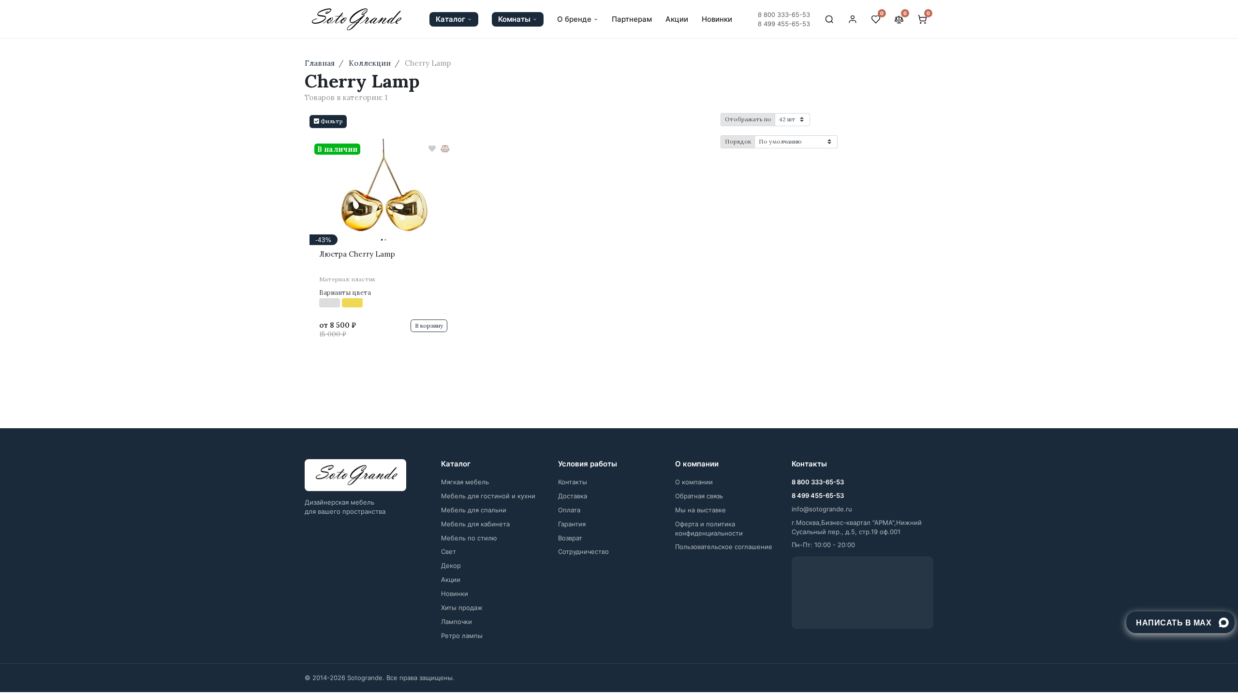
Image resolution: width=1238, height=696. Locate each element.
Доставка (572, 496)
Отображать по (748, 119)
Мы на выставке (700, 510)
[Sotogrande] (355, 475)
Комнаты (514, 19)
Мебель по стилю (469, 538)
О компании (694, 482)
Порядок (738, 141)
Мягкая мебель (465, 482)
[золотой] (352, 302)
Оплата (569, 510)
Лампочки (456, 621)
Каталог (450, 19)
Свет (448, 551)
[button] (328, 121)
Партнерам (632, 19)
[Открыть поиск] (829, 19)
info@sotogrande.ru (822, 509)
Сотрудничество (583, 551)
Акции (676, 19)
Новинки (717, 19)
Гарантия (572, 524)
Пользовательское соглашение (723, 547)
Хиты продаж (462, 607)
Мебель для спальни (473, 510)
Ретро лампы (462, 635)
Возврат (570, 538)
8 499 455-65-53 (784, 24)
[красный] (329, 302)
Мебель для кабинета (475, 524)
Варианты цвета (345, 293)
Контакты (572, 482)
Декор (451, 565)
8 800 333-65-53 (784, 14)
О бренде (574, 19)
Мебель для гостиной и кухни (488, 496)
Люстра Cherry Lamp (357, 254)
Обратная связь (699, 496)
